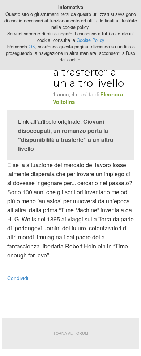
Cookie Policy (90, 40)
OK (32, 46)
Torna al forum (70, 333)
